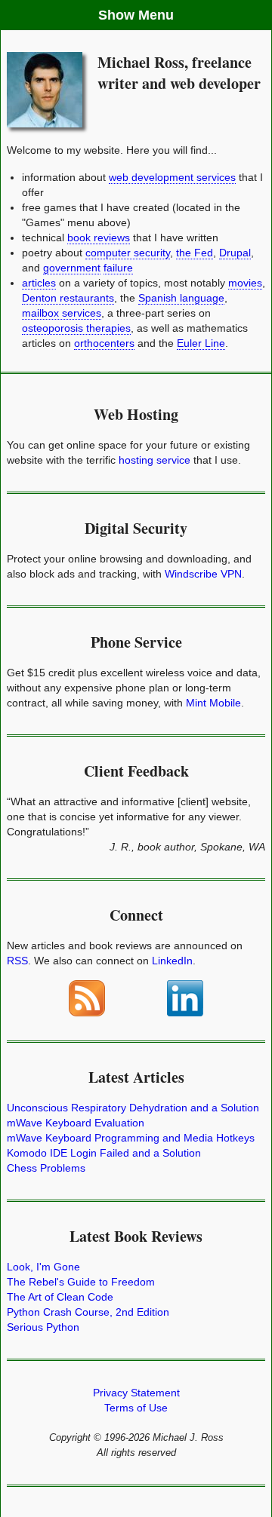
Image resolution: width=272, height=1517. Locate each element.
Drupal (235, 253)
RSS (17, 961)
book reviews (98, 237)
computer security (127, 253)
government (71, 268)
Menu (156, 15)
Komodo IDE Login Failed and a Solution (104, 1153)
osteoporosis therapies (76, 328)
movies (245, 283)
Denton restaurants (68, 298)
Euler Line (201, 343)
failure (118, 268)
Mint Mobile (213, 703)
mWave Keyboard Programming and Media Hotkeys (131, 1138)
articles (39, 283)
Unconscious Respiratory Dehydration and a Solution (133, 1108)
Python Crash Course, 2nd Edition (88, 1312)
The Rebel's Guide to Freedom (81, 1282)
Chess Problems (46, 1168)
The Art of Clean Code (60, 1297)
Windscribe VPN (203, 574)
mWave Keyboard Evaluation (75, 1123)
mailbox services (61, 313)
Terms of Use (136, 1408)
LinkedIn (172, 961)
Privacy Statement (136, 1393)
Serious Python (43, 1327)
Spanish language (181, 298)
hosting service (154, 460)
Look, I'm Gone (43, 1267)
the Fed (194, 253)
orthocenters (104, 343)
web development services (172, 177)
